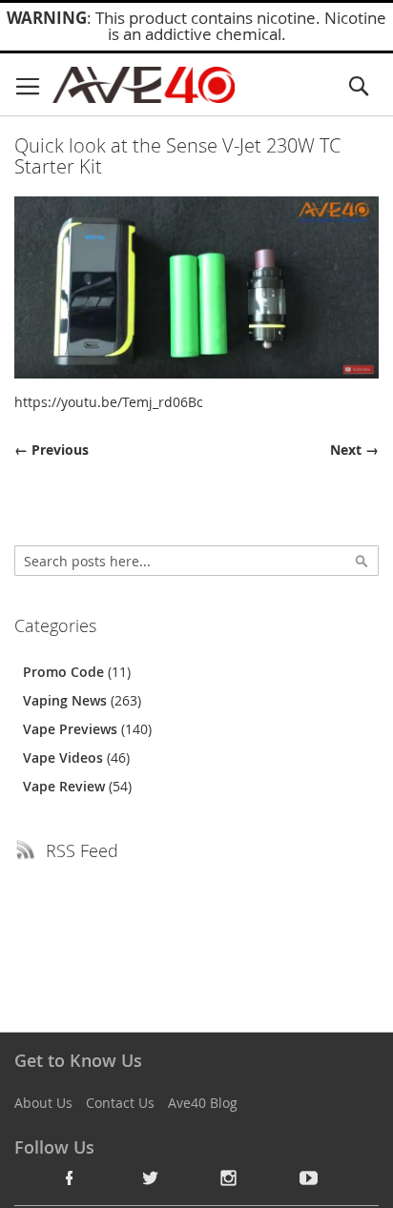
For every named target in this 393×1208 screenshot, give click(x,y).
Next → (354, 449)
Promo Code (65, 672)
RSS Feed (82, 850)
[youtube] (309, 1177)
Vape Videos (65, 757)
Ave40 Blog (203, 1103)
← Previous (51, 449)
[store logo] (143, 85)
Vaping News (67, 700)
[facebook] (69, 1177)
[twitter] (149, 1177)
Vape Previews (72, 729)
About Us (43, 1103)
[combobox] (196, 560)
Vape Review (66, 786)
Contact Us (120, 1103)
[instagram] (228, 1177)
